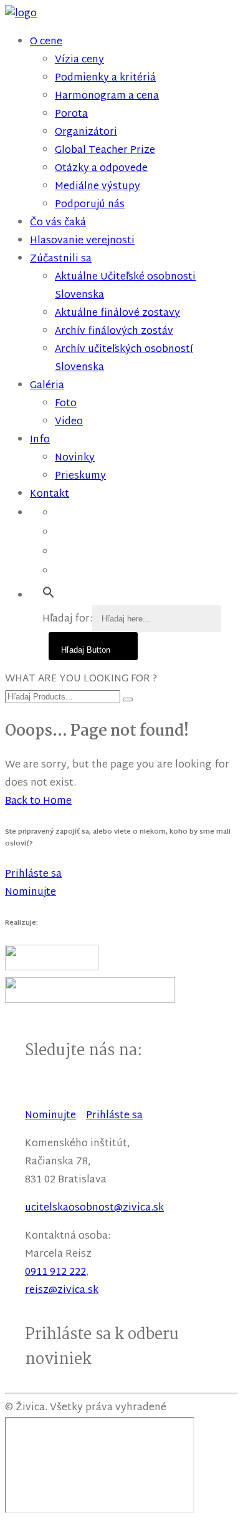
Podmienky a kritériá (105, 78)
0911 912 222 (55, 1273)
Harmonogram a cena (107, 96)
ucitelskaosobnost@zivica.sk (94, 1208)
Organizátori (86, 133)
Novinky (75, 458)
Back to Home (38, 801)
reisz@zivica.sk (61, 1291)
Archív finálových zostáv (114, 332)
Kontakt (49, 494)
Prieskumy (80, 476)
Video (69, 422)
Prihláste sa (114, 1116)
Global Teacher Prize (105, 151)
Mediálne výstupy (97, 187)
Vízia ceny (79, 60)
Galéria (47, 386)
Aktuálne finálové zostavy (117, 314)
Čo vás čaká (58, 223)
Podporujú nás (90, 205)
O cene (46, 42)
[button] (48, 593)
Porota (71, 114)
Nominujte (50, 1116)
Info (40, 440)
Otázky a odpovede (101, 169)
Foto (66, 404)
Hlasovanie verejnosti (82, 241)
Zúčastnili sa (61, 259)
